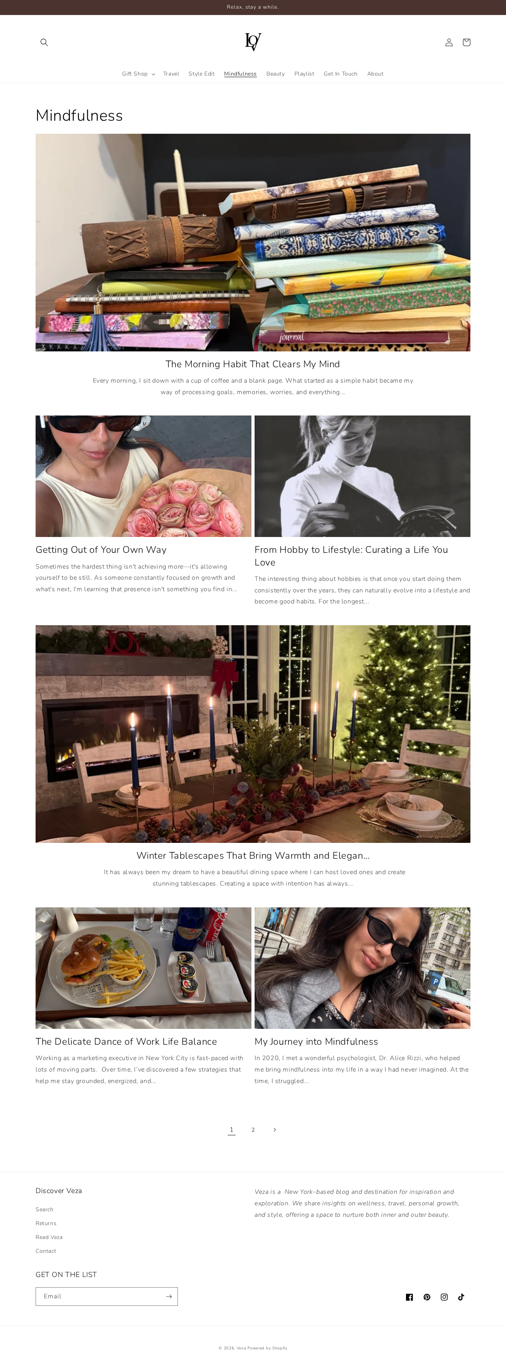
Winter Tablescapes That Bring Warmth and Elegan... (253, 856)
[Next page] (274, 1129)
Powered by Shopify (267, 1348)
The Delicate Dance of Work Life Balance (126, 1042)
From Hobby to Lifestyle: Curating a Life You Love (351, 556)
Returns (46, 1223)
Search (45, 1209)
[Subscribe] (168, 1296)
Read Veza (49, 1237)
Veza (242, 1348)
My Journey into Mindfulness (316, 1042)
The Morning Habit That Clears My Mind (253, 364)
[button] (44, 42)
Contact (46, 1251)
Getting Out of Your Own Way (101, 550)
